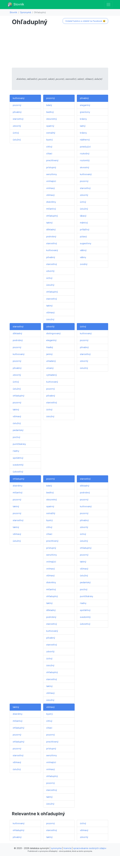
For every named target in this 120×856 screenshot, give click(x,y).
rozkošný (84, 153)
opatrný (50, 126)
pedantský (18, 430)
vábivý (83, 250)
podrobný (51, 236)
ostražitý (50, 133)
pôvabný (17, 112)
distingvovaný (53, 333)
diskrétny (51, 202)
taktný (49, 222)
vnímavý (50, 188)
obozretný (51, 119)
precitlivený (52, 160)
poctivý (16, 437)
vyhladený (51, 375)
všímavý (50, 195)
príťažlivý (84, 229)
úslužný (17, 139)
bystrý (49, 139)
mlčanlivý (51, 208)
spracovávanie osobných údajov (89, 848)
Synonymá (25, 12)
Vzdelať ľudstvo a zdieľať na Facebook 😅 (85, 21)
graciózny (85, 112)
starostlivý (18, 119)
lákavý (83, 216)
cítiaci (49, 153)
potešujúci (85, 146)
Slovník (18, 4)
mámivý (84, 222)
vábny (83, 257)
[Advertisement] (60, 47)
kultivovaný (18, 98)
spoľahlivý (18, 458)
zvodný (83, 264)
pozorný (17, 105)
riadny (16, 451)
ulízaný (50, 368)
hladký (49, 347)
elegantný (85, 105)
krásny (83, 119)
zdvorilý (17, 126)
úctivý (16, 133)
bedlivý (50, 112)
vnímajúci (51, 181)
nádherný (85, 139)
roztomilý (85, 160)
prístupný (51, 167)
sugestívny (85, 243)
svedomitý (18, 465)
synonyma (56, 848)
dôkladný (51, 229)
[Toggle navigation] (108, 4)
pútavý (83, 236)
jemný (49, 354)
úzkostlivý (18, 471)
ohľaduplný (52, 216)
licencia (67, 848)
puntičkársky (19, 444)
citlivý (49, 146)
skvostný (84, 167)
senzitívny (51, 174)
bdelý (49, 105)
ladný (82, 126)
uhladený (51, 361)
